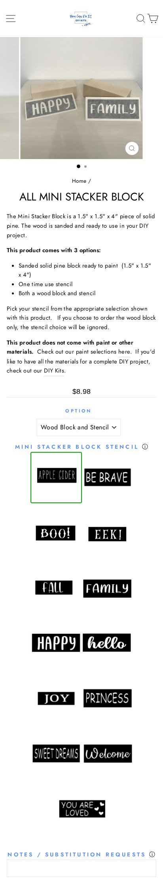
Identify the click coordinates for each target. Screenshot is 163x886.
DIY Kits (54, 370)
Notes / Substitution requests (77, 854)
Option (78, 410)
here (124, 351)
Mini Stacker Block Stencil (77, 447)
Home (79, 181)
